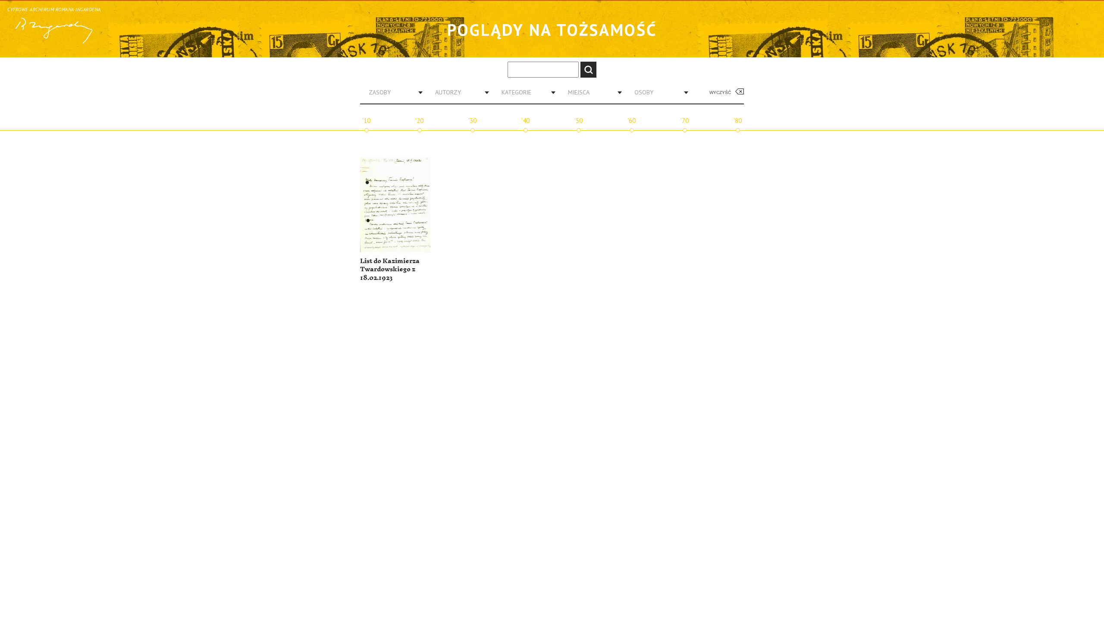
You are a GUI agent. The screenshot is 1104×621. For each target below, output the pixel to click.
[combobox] (392, 92)
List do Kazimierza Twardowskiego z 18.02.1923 (390, 269)
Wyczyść (720, 92)
